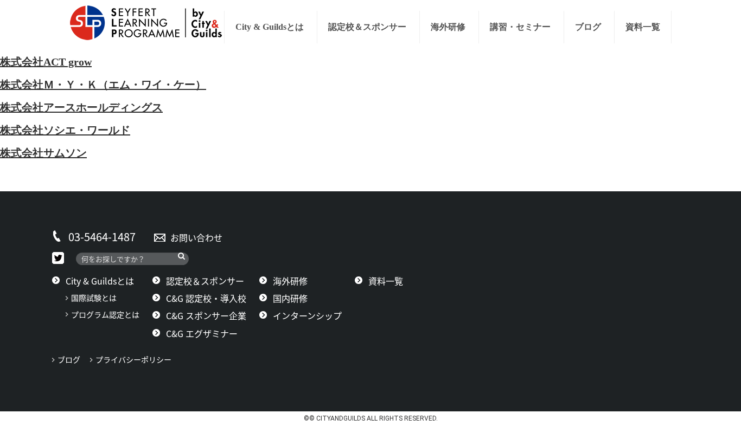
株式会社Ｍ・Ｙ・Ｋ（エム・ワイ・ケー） (103, 85)
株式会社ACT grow (46, 62)
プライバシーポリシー (137, 359)
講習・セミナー (520, 26)
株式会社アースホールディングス (81, 107)
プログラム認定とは (105, 314)
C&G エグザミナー (202, 333)
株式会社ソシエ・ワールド (65, 130)
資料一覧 (642, 26)
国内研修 (290, 298)
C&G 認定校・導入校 (206, 298)
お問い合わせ (196, 237)
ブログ (588, 26)
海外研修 (448, 26)
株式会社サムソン (43, 153)
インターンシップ (307, 315)
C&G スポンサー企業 (206, 315)
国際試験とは (94, 297)
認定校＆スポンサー (367, 26)
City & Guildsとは (269, 26)
